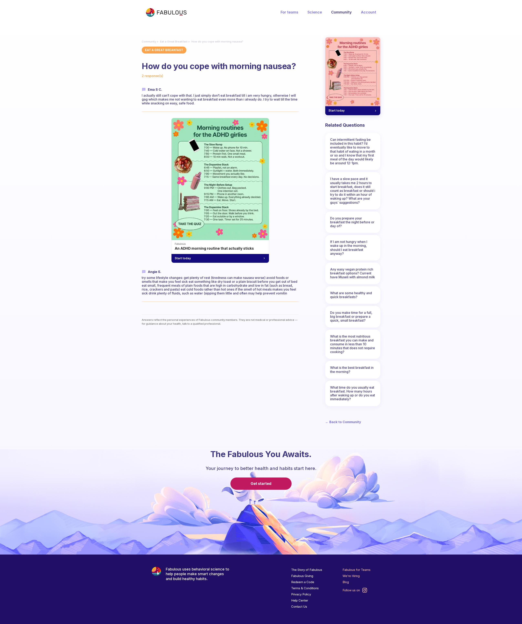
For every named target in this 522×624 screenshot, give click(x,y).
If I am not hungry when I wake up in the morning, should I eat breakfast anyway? (348, 248)
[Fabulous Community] (166, 12)
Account (368, 12)
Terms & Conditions (305, 588)
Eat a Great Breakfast (173, 41)
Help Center (299, 600)
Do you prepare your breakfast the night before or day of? (352, 222)
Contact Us (299, 606)
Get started (261, 483)
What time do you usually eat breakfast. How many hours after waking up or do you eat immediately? (352, 393)
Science (314, 12)
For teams (289, 12)
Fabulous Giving (302, 576)
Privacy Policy (301, 594)
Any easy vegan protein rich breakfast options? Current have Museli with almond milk (352, 273)
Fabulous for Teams (356, 570)
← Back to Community (343, 422)
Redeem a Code (302, 582)
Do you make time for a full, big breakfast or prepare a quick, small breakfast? (351, 316)
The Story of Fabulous (306, 570)
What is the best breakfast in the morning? (352, 370)
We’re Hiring (351, 576)
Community (341, 12)
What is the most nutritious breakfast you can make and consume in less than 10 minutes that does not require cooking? (352, 344)
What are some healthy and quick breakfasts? (351, 295)
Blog (346, 582)
